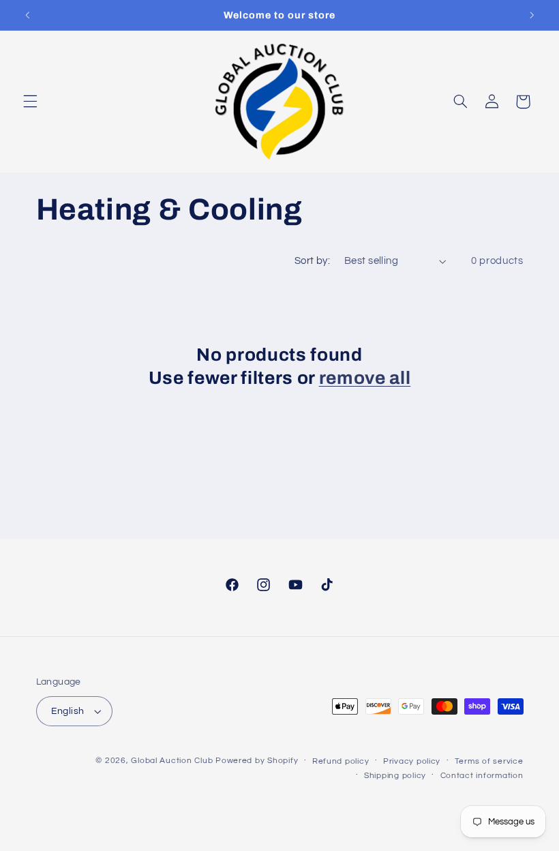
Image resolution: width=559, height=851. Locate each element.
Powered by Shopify (256, 760)
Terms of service (489, 761)
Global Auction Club (172, 760)
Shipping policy (395, 775)
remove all (365, 378)
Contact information (482, 775)
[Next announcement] (532, 15)
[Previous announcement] (27, 15)
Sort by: (312, 261)
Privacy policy (411, 761)
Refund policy (340, 761)
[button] (30, 101)
